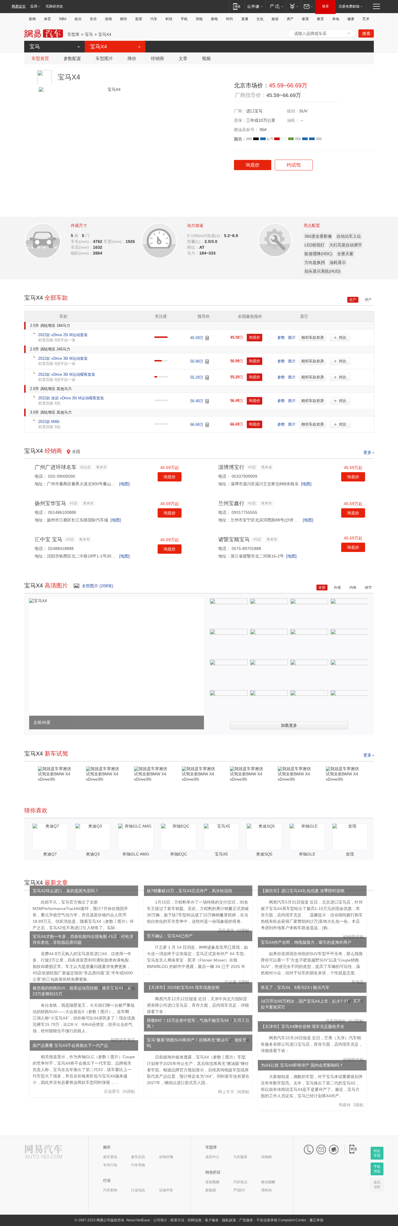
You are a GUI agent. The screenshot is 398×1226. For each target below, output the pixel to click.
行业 (107, 1180)
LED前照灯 (314, 245)
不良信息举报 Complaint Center (281, 1220)
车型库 (73, 34)
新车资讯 (110, 1157)
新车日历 (138, 1157)
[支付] (293, 6)
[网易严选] (275, 6)
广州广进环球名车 (56, 467)
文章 (183, 58)
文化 (259, 19)
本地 (335, 19)
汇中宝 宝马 (48, 539)
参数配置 (72, 58)
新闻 (32, 19)
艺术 (365, 19)
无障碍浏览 (54, 6)
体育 (47, 19)
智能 (199, 19)
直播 (244, 19)
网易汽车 (43, 33)
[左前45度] (38, 600)
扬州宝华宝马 (50, 503)
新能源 (210, 1190)
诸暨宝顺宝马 (234, 539)
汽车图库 (240, 1157)
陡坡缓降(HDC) (318, 253)
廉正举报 (316, 1220)
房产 (290, 19)
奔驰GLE (307, 854)
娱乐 (78, 19)
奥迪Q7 (50, 854)
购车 (107, 1147)
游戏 (108, 19)
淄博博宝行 (231, 467)
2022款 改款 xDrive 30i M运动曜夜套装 (71, 398)
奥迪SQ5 (264, 854)
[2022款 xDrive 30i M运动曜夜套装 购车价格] (207, 377)
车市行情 (110, 1165)
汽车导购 (138, 1165)
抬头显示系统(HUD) (322, 271)
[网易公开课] (254, 6)
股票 (138, 19)
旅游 (275, 19)
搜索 (366, 33)
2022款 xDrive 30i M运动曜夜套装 (66, 374)
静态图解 (268, 1182)
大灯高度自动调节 (345, 245)
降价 (132, 58)
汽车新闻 (110, 1190)
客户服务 (212, 1220)
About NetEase (138, 1220)
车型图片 (104, 58)
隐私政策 (229, 1220)
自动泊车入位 (349, 236)
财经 (123, 19)
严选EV (239, 1190)
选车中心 (212, 1157)
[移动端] (236, 6)
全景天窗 (345, 253)
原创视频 (212, 1182)
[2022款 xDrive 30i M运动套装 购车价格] (207, 361)
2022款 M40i (48, 421)
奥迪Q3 (93, 854)
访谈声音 (166, 1190)
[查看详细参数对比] (51, 238)
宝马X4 (104, 34)
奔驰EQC (178, 854)
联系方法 (177, 1220)
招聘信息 (195, 1220)
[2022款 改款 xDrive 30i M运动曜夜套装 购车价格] (207, 401)
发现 (350, 854)
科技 (168, 19)
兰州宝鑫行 (231, 503)
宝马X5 (221, 854)
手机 (184, 19)
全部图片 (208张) (97, 585)
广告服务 (246, 1220)
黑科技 (266, 1190)
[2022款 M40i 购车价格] (207, 425)
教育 (320, 19)
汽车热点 (240, 1182)
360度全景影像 (318, 236)
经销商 (157, 58)
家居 (305, 19)
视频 (206, 58)
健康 (350, 19)
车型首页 (40, 58)
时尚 (229, 19)
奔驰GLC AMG (135, 854)
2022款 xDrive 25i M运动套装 (63, 335)
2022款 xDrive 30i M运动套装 (63, 358)
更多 (367, 452)
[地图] (124, 483)
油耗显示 (338, 262)
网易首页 (19, 6)
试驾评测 (166, 1157)
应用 (33, 6)
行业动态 (138, 1190)
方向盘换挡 (314, 262)
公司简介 (160, 1220)
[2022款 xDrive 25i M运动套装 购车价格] (207, 338)
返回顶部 (377, 1184)
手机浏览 (377, 1169)
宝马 (89, 34)
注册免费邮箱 (349, 6)
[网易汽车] (43, 1152)
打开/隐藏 (349, 33)
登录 (325, 6)
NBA (62, 19)
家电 (214, 19)
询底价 (169, 476)
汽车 (153, 19)
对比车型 (377, 1153)
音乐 (93, 19)
